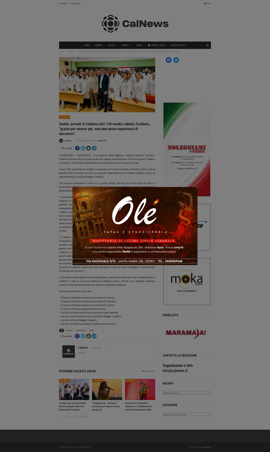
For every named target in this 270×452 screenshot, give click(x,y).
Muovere (207, 447)
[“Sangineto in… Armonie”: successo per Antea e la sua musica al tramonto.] (107, 389)
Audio (140, 45)
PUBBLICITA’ (75, 3)
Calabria (64, 117)
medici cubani (81, 330)
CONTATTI (63, 3)
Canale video (158, 45)
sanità (91, 330)
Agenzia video (178, 45)
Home (87, 45)
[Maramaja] (186, 334)
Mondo (98, 45)
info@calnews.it (175, 370)
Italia (111, 45)
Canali (125, 45)
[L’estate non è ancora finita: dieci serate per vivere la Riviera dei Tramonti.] (74, 389)
